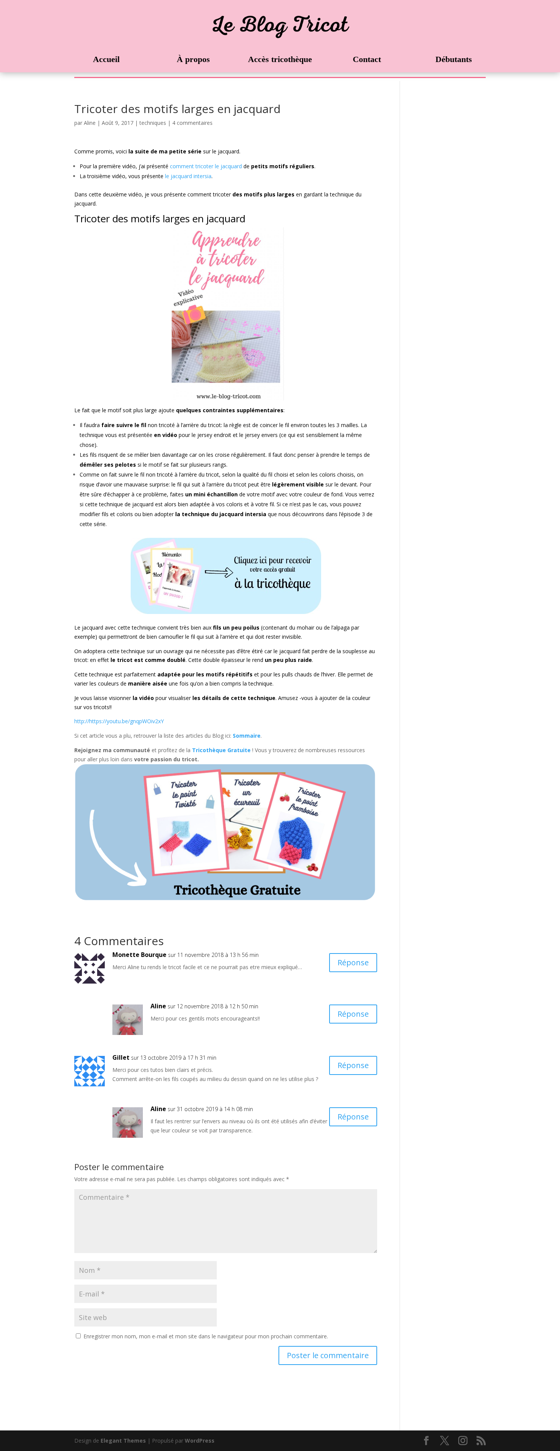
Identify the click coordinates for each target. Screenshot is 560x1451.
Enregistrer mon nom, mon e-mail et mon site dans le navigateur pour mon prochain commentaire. (205, 1336)
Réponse (353, 962)
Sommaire (247, 735)
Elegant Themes (123, 1440)
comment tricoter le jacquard (205, 166)
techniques (152, 122)
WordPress (199, 1440)
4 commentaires (192, 122)
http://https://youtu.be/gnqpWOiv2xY (119, 721)
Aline (90, 122)
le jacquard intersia (187, 176)
